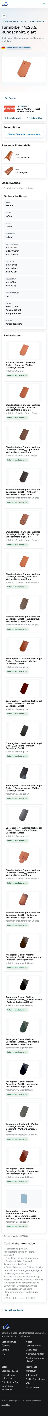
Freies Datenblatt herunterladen (25, 134)
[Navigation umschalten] (43, 3)
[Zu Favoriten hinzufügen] (4, 16)
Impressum (31, 1370)
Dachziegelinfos (33, 1345)
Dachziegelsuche (10, 1370)
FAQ (3, 1353)
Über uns (6, 1345)
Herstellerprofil (14, 118)
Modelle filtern (36, 118)
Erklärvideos (31, 1349)
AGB (28, 1383)
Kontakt (5, 1349)
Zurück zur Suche (14, 1309)
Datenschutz (32, 1375)
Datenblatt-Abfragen (11, 1382)
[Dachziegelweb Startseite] (5, 4)
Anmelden (6, 1405)
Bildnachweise (32, 1387)
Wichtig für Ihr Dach (35, 1353)
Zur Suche (10, 98)
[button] (24, 359)
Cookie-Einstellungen (36, 1379)
